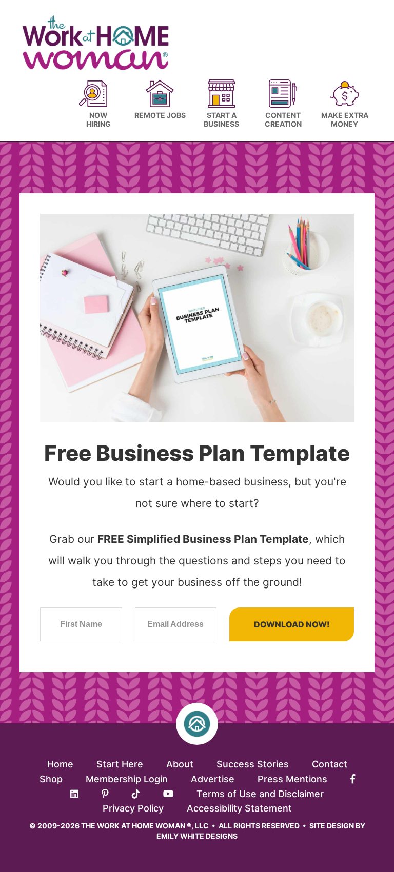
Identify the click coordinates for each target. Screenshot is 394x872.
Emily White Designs (197, 836)
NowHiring (98, 119)
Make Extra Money (344, 119)
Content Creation (283, 119)
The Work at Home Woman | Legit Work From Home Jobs (100, 43)
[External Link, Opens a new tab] (352, 779)
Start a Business (221, 119)
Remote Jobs (160, 115)
